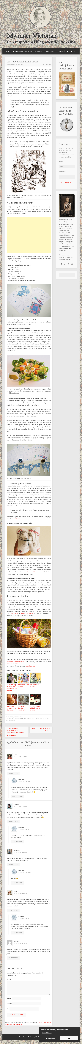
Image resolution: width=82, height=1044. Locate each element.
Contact (61, 51)
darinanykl (17, 850)
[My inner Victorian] (40, 27)
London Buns (14, 613)
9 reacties (48, 64)
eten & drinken (18, 719)
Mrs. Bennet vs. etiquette (34, 685)
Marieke (16, 804)
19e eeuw (10, 719)
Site (8, 1009)
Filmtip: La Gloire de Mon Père (41, 730)
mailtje (68, 259)
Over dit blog (50, 51)
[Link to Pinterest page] (71, 51)
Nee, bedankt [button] (50, 1038)
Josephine (20, 64)
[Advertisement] (29, 235)
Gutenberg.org (30, 666)
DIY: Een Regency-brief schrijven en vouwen (35, 708)
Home (7, 51)
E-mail (9, 1003)
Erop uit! (10, 717)
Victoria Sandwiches (26, 613)
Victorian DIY (18, 717)
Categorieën (39, 51)
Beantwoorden (13, 773)
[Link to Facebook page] (64, 51)
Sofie (15, 755)
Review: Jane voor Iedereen (23, 685)
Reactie (9, 979)
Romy (15, 891)
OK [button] (69, 1038)
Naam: (61, 161)
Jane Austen (27, 719)
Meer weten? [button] (46, 1033)
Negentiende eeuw (37, 719)
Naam (9, 998)
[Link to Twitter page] (67, 51)
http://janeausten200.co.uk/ (15, 662)
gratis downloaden (12, 664)
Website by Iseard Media (25, 1037)
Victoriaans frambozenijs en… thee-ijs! (22, 708)
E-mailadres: (62, 171)
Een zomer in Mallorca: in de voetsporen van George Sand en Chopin (15, 732)
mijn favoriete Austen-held (35, 572)
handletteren (16, 519)
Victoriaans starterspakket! (22, 51)
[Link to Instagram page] (74, 51)
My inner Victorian (31, 35)
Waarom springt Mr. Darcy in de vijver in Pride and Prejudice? (12, 687)
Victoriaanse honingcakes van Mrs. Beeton (12, 708)
